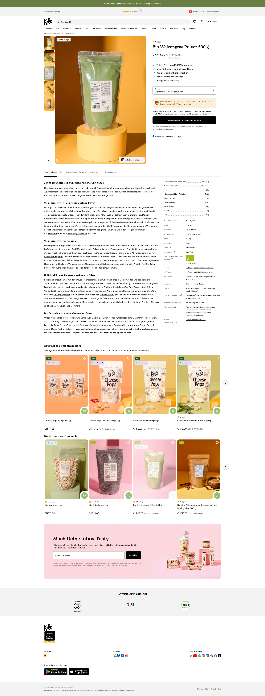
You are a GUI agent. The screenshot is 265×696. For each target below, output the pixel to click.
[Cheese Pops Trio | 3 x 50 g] (66, 392)
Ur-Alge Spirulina (62, 294)
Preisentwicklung (95, 172)
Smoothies (109, 252)
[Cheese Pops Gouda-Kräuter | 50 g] (198, 392)
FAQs (61, 172)
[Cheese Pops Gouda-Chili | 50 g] (110, 392)
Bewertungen (111, 172)
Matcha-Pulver (107, 294)
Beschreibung (51, 172)
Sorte (157, 89)
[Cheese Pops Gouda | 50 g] (154, 392)
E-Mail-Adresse (63, 555)
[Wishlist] (194, 21)
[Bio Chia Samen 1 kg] (110, 477)
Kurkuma (52, 233)
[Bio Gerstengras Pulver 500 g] (154, 477)
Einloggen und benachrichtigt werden (184, 120)
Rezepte (82, 172)
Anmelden (133, 555)
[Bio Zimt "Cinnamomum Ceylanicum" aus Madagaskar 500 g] (198, 477)
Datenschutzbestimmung (163, 129)
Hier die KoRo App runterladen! (148, 3)
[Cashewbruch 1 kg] (66, 477)
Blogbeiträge (71, 172)
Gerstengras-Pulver (77, 233)
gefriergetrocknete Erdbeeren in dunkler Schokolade (74, 214)
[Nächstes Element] (49, 161)
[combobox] (123, 22)
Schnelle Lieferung (53, 11)
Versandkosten (174, 58)
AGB (196, 126)
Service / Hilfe (213, 11)
